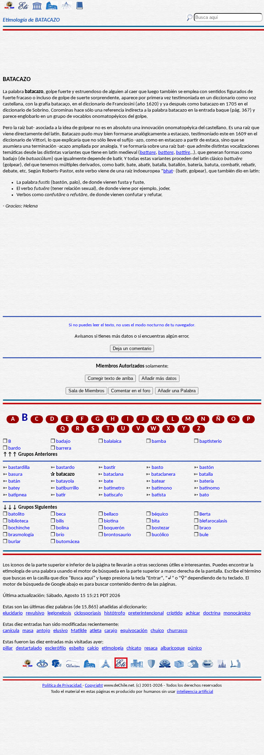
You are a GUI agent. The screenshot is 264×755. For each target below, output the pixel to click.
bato (204, 495)
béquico (160, 514)
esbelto (76, 648)
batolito (16, 514)
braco (205, 528)
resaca (150, 648)
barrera (63, 448)
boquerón (114, 528)
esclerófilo (55, 648)
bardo (14, 448)
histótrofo (114, 613)
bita (156, 521)
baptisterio (210, 441)
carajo (110, 630)
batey (14, 488)
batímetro (114, 488)
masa (27, 630)
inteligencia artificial (195, 691)
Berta (204, 514)
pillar (8, 648)
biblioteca (18, 521)
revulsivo (35, 613)
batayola (65, 481)
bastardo (65, 467)
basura (15, 474)
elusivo (60, 630)
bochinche (19, 528)
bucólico (160, 535)
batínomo (209, 488)
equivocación (133, 630)
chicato (133, 648)
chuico (157, 630)
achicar (193, 613)
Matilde (79, 630)
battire (183, 152)
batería (206, 481)
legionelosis (59, 613)
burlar (14, 541)
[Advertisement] (132, 52)
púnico (195, 648)
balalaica (112, 441)
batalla (206, 474)
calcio (93, 648)
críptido (175, 613)
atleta (95, 630)
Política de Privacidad (62, 685)
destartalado (29, 648)
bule (203, 535)
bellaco (111, 514)
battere (166, 152)
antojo (43, 630)
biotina (111, 521)
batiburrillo (67, 488)
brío (60, 535)
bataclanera (163, 474)
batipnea (17, 495)
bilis (60, 521)
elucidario (13, 613)
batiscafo (113, 495)
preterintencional (146, 613)
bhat (168, 171)
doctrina (211, 613)
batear (158, 481)
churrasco (177, 630)
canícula (11, 630)
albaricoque (173, 648)
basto (157, 467)
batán (14, 481)
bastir (110, 467)
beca (61, 514)
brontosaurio (117, 535)
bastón (206, 467)
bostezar (160, 528)
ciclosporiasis (87, 613)
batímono (162, 488)
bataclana (113, 474)
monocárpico (237, 613)
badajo (63, 441)
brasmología (21, 535)
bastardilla (19, 467)
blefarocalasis (213, 521)
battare (148, 152)
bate (108, 481)
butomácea (67, 541)
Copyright (94, 685)
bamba (159, 441)
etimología (112, 648)
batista (159, 495)
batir (61, 495)
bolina (62, 528)
